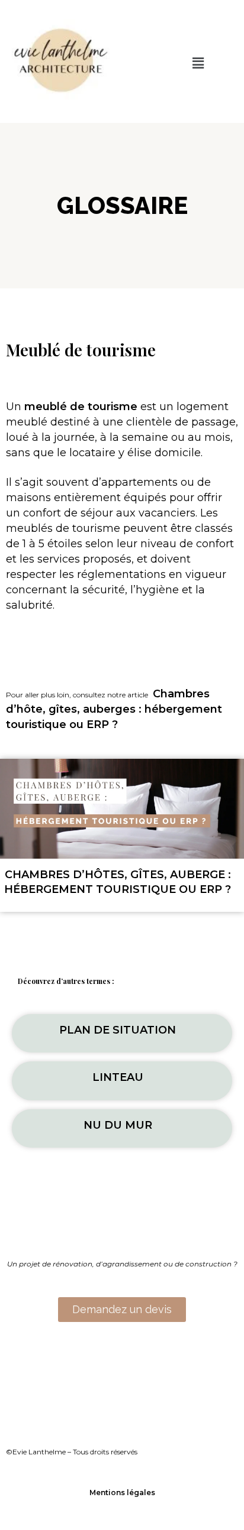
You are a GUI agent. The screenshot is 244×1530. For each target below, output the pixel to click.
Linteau (117, 1077)
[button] (198, 63)
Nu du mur (118, 1125)
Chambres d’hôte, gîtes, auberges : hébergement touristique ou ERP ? (114, 709)
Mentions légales (122, 1492)
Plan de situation (117, 1030)
